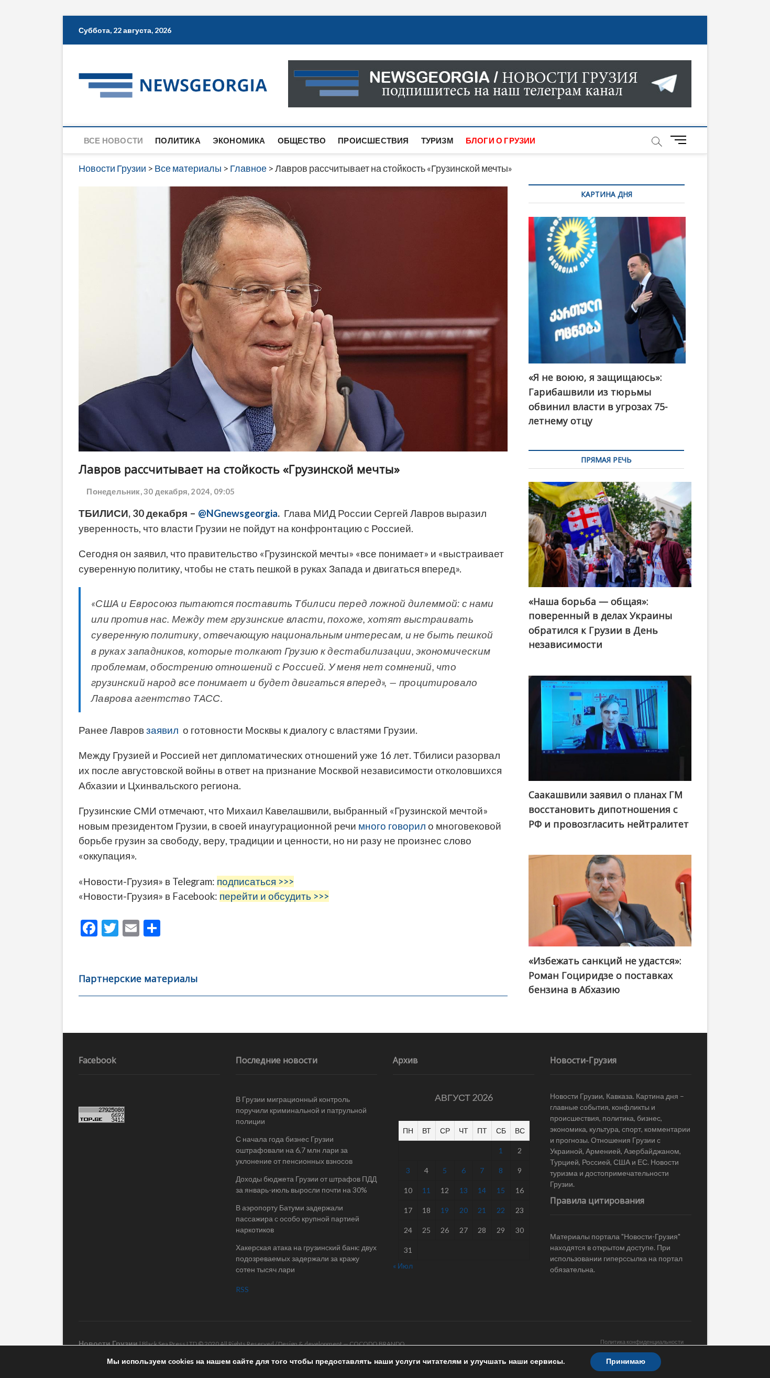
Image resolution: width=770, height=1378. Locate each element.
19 (445, 1210)
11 (426, 1190)
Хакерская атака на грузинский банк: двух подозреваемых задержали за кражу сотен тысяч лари (306, 1258)
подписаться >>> (255, 881)
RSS (242, 1289)
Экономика (239, 140)
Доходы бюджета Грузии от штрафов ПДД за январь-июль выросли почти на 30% (306, 1184)
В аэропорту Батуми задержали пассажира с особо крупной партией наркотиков (297, 1218)
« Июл (403, 1265)
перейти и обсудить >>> (274, 896)
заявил (164, 730)
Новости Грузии (108, 1343)
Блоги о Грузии (501, 140)
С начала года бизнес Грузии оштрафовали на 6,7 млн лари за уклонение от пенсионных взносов (294, 1149)
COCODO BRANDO (377, 1344)
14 (482, 1190)
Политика (178, 140)
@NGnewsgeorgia (238, 513)
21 (482, 1210)
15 (501, 1190)
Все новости (113, 140)
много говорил (392, 826)
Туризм (437, 140)
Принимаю (625, 1361)
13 (463, 1190)
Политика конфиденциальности (642, 1341)
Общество (302, 140)
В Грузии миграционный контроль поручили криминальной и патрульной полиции (301, 1110)
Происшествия (373, 140)
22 (501, 1210)
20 (463, 1210)
